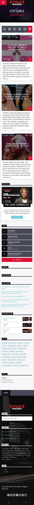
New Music (12, 360)
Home (5, 469)
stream (18, 362)
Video (16, 365)
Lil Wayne (5, 357)
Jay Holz (5, 108)
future (4, 351)
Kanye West (6, 354)
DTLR (4, 346)
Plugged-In (6, 330)
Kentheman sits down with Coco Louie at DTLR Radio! (15, 287)
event (19, 346)
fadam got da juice (9, 348)
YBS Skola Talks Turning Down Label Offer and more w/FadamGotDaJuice (16, 300)
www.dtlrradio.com (10, 432)
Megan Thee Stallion (18, 357)
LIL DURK (23, 354)
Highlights (6, 37)
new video (21, 360)
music (4, 360)
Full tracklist (17, 260)
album (4, 343)
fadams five (22, 348)
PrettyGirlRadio (8, 362)
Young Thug (24, 365)
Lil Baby (15, 354)
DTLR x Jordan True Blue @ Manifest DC (13, 297)
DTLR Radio (6, 58)
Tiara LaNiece (7, 365)
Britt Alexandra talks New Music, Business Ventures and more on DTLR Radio (15, 292)
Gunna (11, 351)
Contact (6, 472)
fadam (25, 346)
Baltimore (12, 343)
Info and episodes (16, 217)
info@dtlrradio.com (10, 438)
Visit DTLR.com (6, 459)
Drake (27, 343)
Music (13, 37)
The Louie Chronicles (9, 318)
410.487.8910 (9, 435)
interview (19, 351)
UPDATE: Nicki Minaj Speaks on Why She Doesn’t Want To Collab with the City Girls (17, 96)
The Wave (5, 324)
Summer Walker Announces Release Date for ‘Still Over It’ (17, 146)
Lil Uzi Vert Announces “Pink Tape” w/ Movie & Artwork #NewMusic (17, 47)
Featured (5, 86)
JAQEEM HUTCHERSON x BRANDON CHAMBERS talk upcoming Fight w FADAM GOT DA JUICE (15, 305)
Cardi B (20, 343)
